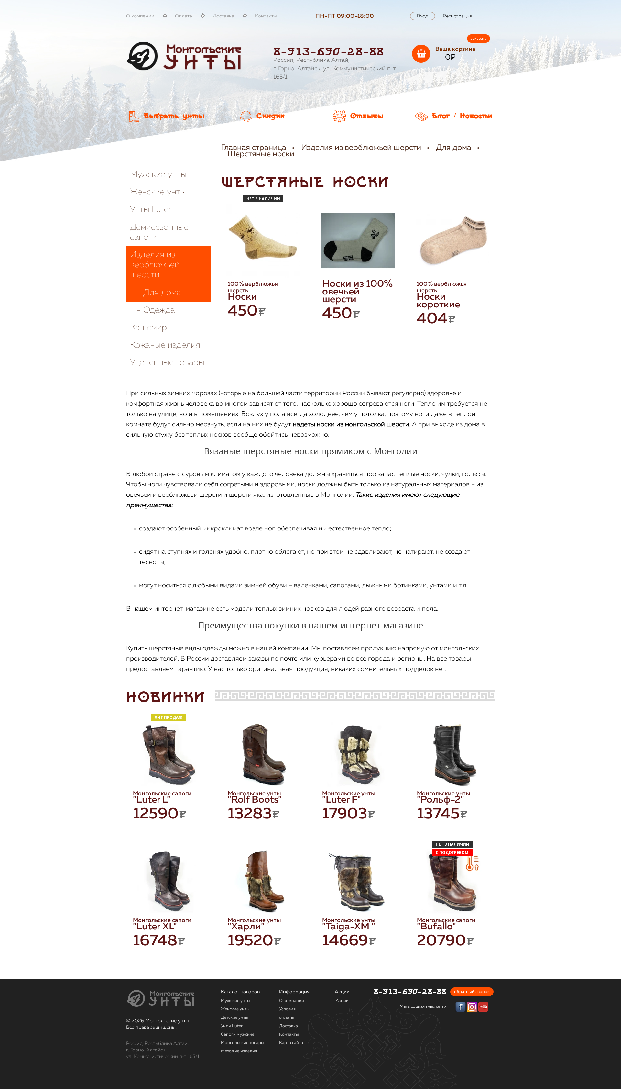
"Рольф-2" (440, 800)
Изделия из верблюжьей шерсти (155, 265)
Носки (242, 297)
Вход (422, 16)
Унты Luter (150, 210)
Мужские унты (158, 175)
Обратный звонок (472, 992)
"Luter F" (341, 800)
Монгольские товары (242, 1043)
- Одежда (152, 310)
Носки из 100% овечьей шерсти (357, 292)
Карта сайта (291, 1043)
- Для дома (155, 293)
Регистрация (457, 16)
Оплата (183, 16)
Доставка (223, 16)
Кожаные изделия (165, 345)
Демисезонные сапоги (159, 232)
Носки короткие (438, 301)
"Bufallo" (436, 927)
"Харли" (246, 927)
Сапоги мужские (237, 1034)
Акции (342, 1001)
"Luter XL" (155, 927)
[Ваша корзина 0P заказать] (421, 53)
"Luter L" (151, 800)
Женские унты (158, 192)
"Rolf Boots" (255, 800)
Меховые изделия (239, 1051)
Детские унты (234, 1018)
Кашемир (148, 328)
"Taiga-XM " (348, 927)
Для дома (453, 147)
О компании (140, 16)
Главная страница (253, 147)
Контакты (266, 16)
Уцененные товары (167, 363)
